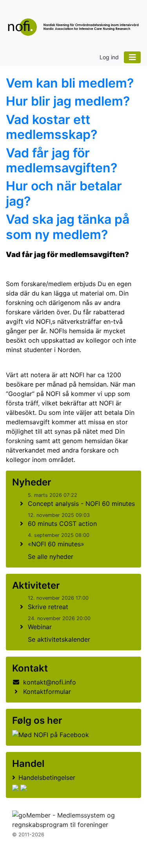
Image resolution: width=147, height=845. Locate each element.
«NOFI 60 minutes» (56, 544)
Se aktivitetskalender (59, 639)
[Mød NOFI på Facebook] (50, 734)
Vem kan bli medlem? (70, 83)
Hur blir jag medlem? (68, 101)
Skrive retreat (48, 607)
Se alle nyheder (50, 556)
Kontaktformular (47, 691)
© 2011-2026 (28, 835)
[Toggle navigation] (132, 57)
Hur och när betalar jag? (64, 193)
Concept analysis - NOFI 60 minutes (81, 503)
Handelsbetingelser (46, 777)
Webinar (40, 627)
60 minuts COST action (62, 523)
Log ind (109, 57)
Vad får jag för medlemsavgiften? (61, 160)
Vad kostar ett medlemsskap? (51, 127)
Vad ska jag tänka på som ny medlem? (67, 227)
